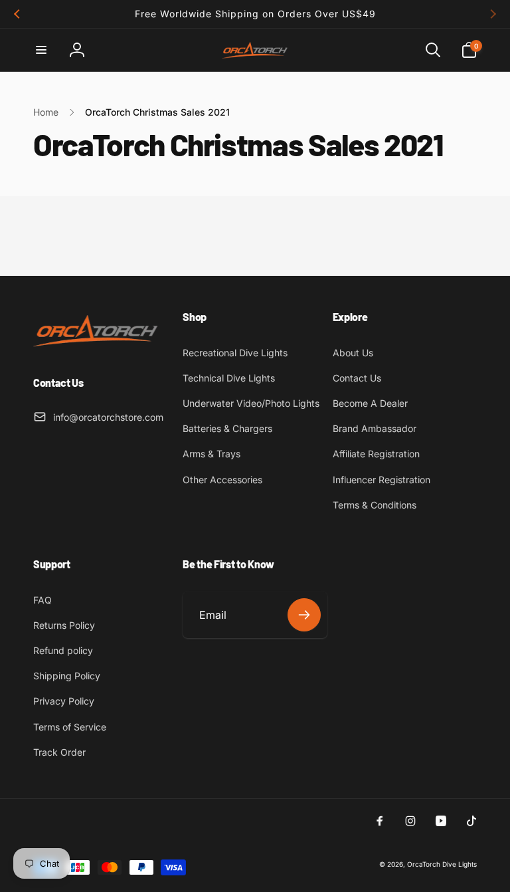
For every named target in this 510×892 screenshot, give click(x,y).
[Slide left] (17, 14)
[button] (41, 49)
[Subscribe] (304, 614)
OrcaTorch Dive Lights (442, 864)
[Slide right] (493, 14)
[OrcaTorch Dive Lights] (99, 347)
